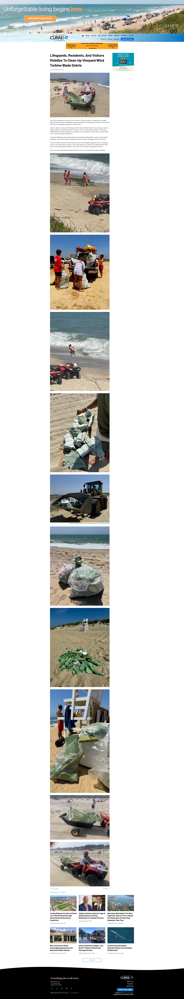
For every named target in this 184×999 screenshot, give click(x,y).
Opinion (124, 36)
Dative (77, 993)
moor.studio (71, 993)
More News (92, 960)
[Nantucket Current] (125, 978)
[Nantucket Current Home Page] (59, 38)
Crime (110, 36)
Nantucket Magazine (127, 993)
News (87, 36)
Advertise (116, 39)
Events (131, 36)
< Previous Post (54, 888)
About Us (103, 39)
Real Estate (102, 36)
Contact (110, 39)
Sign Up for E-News (127, 39)
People (116, 36)
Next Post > (106, 888)
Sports (93, 36)
